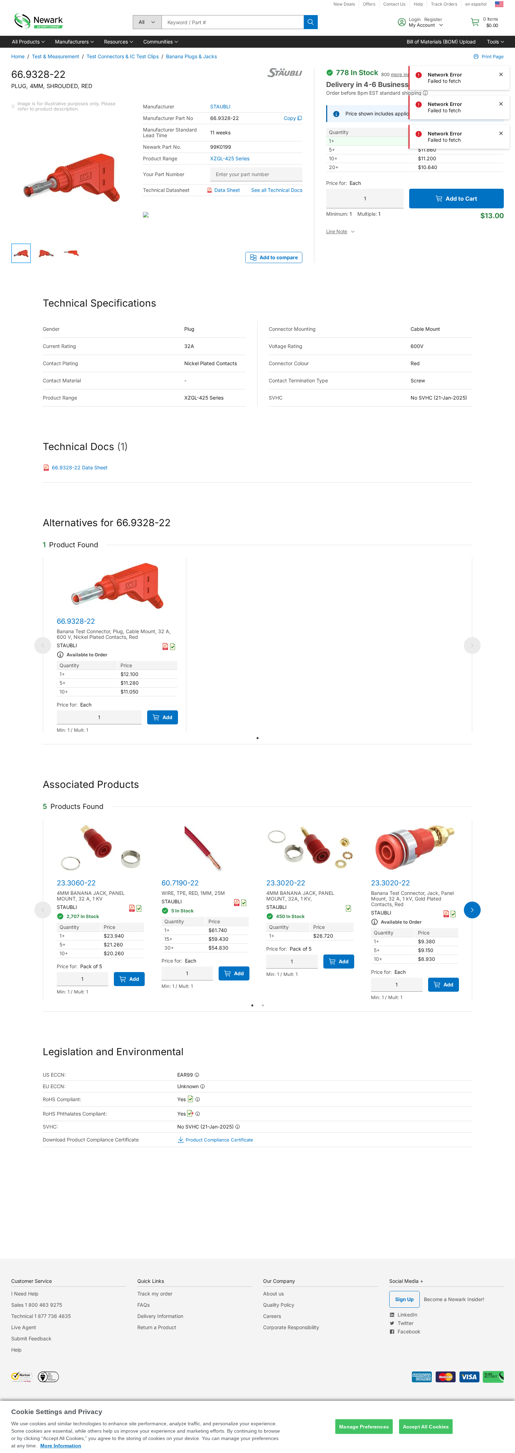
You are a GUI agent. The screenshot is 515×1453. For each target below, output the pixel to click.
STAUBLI (220, 106)
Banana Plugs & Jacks (191, 56)
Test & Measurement (55, 56)
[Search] (311, 22)
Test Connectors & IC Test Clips (123, 56)
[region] (257, 1427)
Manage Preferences (364, 1426)
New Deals (344, 4)
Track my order (154, 1294)
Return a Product (156, 1327)
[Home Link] (37, 22)
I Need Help (25, 1294)
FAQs (143, 1305)
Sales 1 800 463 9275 (36, 1305)
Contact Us (394, 4)
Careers (272, 1316)
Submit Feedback (31, 1338)
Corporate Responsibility (291, 1327)
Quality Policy (278, 1305)
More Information (60, 1445)
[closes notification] (501, 15)
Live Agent (23, 1327)
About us (273, 1294)
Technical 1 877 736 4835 (41, 1316)
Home (18, 56)
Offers (369, 4)
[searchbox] (233, 22)
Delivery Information (160, 1316)
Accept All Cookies (426, 1426)
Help (16, 1350)
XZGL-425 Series (229, 158)
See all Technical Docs (276, 190)
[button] (27, 42)
